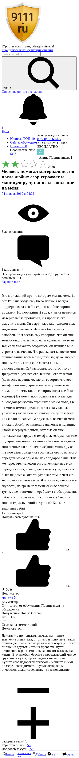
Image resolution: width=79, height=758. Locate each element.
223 (31, 749)
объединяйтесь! (43, 46)
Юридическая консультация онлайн (27, 50)
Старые (36, 613)
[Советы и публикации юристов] (23, 42)
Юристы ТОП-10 (22, 138)
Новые (25, 613)
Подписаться (11, 593)
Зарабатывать (11, 282)
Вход (5, 131)
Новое (18, 146)
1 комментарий (12, 513)
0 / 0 (8, 589)
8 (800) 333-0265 (49, 139)
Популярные (11, 613)
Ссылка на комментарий (19, 624)
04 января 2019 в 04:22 (18, 193)
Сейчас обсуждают (23, 142)
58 (29, 745)
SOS (13, 154)
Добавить (40, 754)
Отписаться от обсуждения (21, 605)
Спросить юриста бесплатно (22, 91)
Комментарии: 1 (13, 602)
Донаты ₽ (9, 598)
